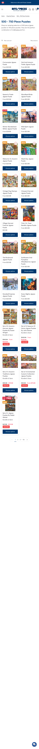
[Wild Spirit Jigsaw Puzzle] (29, 117)
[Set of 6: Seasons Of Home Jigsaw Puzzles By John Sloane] (29, 316)
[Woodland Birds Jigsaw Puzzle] (29, 85)
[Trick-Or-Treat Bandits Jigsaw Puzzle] (29, 213)
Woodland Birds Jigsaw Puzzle (26, 95)
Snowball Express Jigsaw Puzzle (9, 295)
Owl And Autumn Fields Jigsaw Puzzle (28, 63)
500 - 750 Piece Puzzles (23, 16)
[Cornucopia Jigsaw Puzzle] (10, 52)
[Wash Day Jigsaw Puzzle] (29, 149)
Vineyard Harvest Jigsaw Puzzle (27, 192)
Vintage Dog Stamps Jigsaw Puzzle (10, 192)
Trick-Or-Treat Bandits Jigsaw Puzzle (28, 224)
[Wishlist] (33, 9)
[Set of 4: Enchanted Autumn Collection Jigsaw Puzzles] (29, 362)
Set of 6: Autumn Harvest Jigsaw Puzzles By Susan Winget (8, 330)
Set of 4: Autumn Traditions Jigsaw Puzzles (9, 375)
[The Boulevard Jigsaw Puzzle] (10, 248)
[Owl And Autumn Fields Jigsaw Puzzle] (29, 52)
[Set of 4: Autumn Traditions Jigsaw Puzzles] (10, 362)
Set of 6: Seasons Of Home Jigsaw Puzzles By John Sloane (28, 329)
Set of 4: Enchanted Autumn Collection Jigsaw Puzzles (28, 375)
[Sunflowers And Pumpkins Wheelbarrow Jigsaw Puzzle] (29, 248)
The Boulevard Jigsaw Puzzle (8, 259)
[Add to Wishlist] (15, 47)
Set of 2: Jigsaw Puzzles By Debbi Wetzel (8, 416)
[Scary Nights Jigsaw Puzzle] (29, 284)
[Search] (29, 9)
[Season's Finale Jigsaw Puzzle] (10, 85)
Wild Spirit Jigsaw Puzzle (27, 128)
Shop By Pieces (11, 16)
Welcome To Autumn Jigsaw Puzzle (10, 160)
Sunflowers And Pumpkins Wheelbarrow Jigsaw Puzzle (28, 261)
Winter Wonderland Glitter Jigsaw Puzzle (10, 128)
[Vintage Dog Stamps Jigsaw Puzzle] (10, 181)
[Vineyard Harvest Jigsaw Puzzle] (29, 181)
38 (23, 439)
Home (3, 16)
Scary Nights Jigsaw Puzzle (28, 295)
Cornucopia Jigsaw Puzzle (9, 63)
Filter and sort (8, 40)
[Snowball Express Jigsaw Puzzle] (10, 284)
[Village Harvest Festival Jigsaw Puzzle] (10, 213)
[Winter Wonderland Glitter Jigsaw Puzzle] (10, 117)
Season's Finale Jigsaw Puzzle (8, 95)
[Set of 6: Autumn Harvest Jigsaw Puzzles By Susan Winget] (10, 316)
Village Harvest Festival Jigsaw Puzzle (8, 225)
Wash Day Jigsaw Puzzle (27, 160)
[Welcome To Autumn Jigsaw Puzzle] (10, 149)
